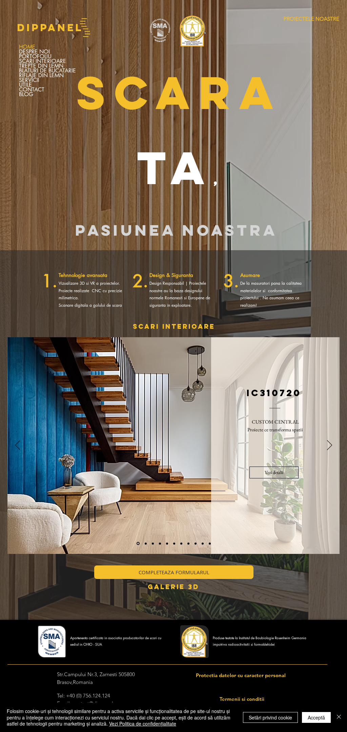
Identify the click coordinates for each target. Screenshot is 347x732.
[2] (188, 543)
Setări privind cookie (270, 717)
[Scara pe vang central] (145, 543)
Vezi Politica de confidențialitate (142, 723)
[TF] (160, 543)
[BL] (167, 543)
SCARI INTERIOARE (42, 61)
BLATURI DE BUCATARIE (47, 70)
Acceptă (316, 717)
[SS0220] (181, 543)
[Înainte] (329, 445)
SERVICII (29, 80)
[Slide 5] (196, 543)
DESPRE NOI (34, 51)
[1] (174, 543)
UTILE (25, 85)
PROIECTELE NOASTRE (311, 19)
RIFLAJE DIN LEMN (41, 75)
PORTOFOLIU (35, 56)
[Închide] (339, 717)
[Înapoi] (17, 445)
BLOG (26, 94)
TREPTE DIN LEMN (41, 66)
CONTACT (31, 89)
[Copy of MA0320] (153, 543)
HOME (27, 47)
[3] (203, 543)
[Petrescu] (210, 543)
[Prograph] (138, 543)
